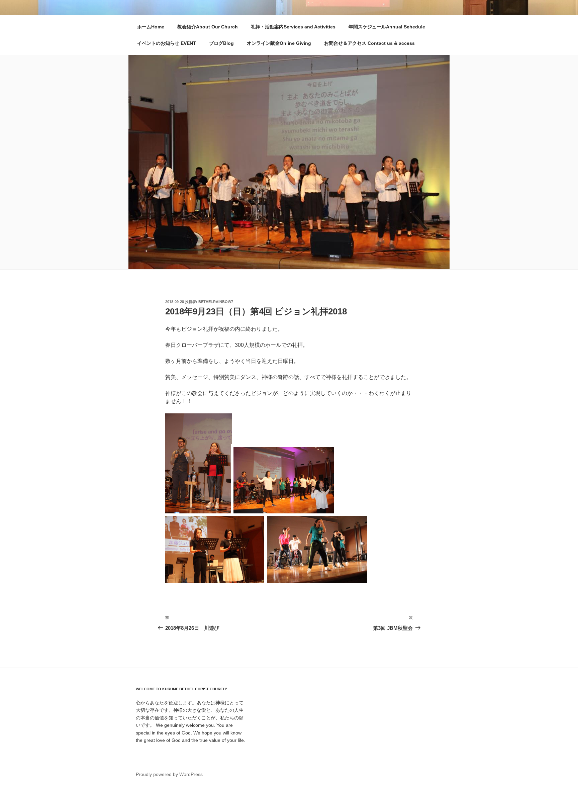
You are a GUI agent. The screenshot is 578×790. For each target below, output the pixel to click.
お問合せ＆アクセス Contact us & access (369, 43)
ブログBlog (221, 43)
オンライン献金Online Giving (279, 43)
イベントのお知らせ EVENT (166, 43)
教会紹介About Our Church (207, 26)
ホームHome (150, 26)
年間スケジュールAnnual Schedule (387, 26)
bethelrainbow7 (215, 302)
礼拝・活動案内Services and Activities (293, 26)
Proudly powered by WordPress (169, 774)
